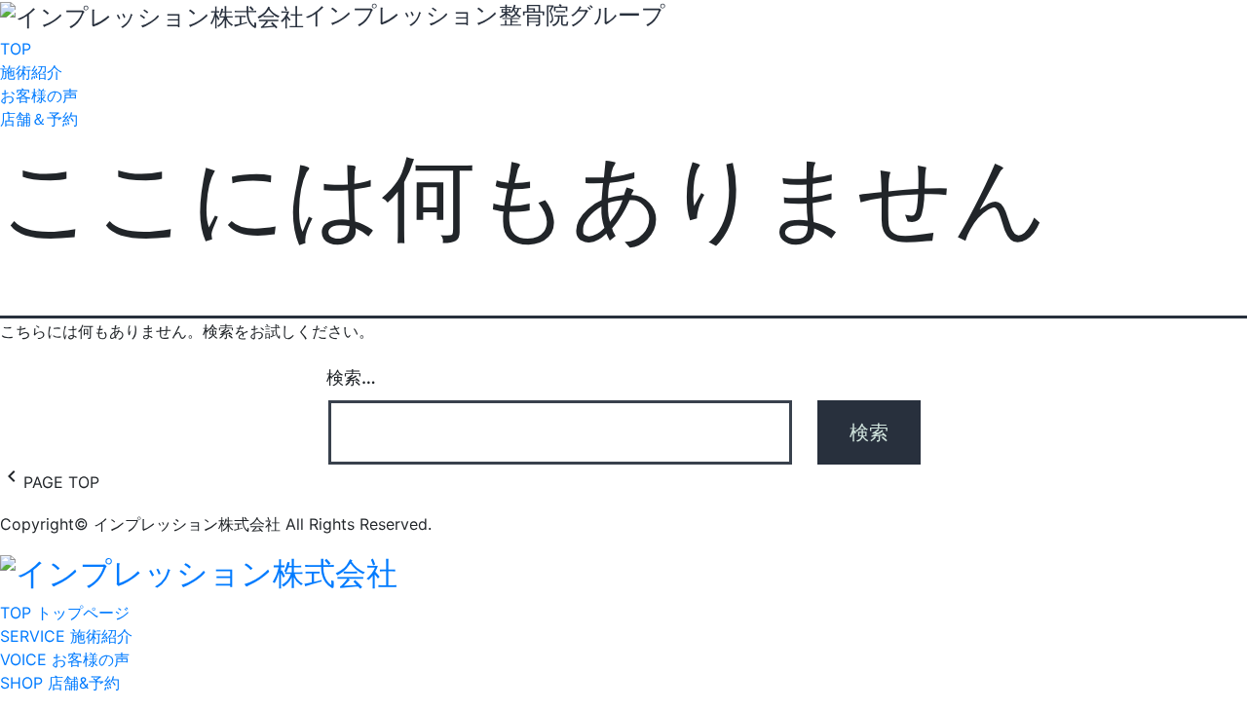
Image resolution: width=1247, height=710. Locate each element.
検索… (351, 377)
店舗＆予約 (39, 119)
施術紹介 (31, 72)
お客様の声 (39, 95)
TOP (15, 48)
